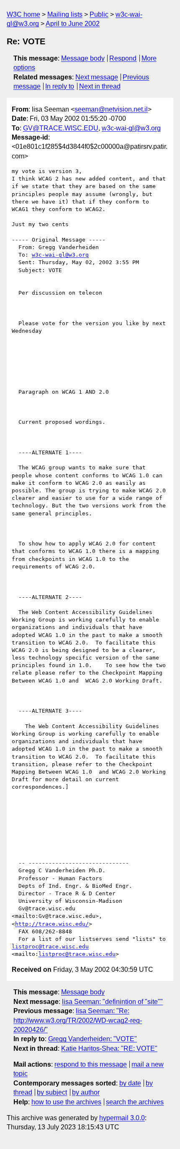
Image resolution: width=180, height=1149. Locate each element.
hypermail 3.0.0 (122, 1117)
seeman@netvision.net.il (111, 109)
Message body (83, 58)
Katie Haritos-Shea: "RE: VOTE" (109, 1048)
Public (99, 14)
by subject (52, 1092)
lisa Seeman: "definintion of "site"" (112, 1001)
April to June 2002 (73, 23)
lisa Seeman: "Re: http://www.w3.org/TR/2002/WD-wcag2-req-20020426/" (77, 1020)
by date (130, 1083)
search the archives (135, 1102)
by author (86, 1092)
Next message (96, 77)
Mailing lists (64, 14)
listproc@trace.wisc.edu (50, 946)
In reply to (59, 86)
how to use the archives (66, 1102)
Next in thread (100, 86)
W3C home (23, 14)
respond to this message (90, 1064)
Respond (122, 58)
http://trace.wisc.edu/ (52, 924)
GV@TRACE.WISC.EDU (60, 128)
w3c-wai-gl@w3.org (131, 128)
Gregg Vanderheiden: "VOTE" (92, 1038)
